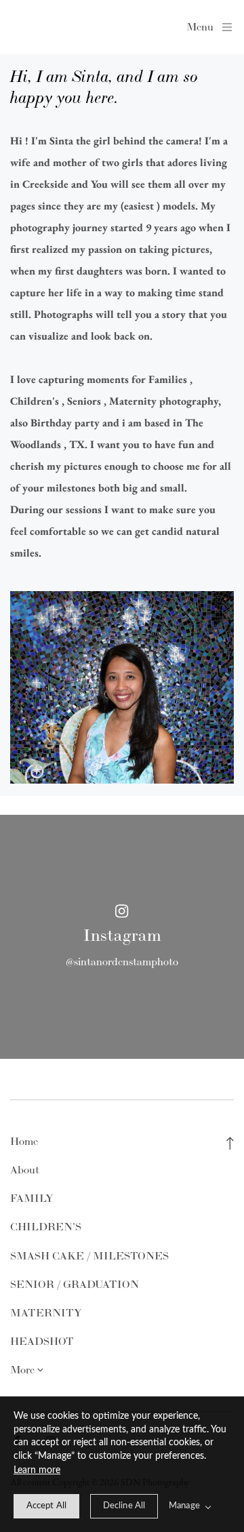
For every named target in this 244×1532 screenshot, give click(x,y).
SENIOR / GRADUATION (74, 1284)
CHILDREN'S (45, 1226)
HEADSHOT (42, 1341)
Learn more (37, 1470)
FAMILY (32, 1198)
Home (24, 1141)
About (24, 1170)
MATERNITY (46, 1313)
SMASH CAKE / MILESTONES (89, 1256)
